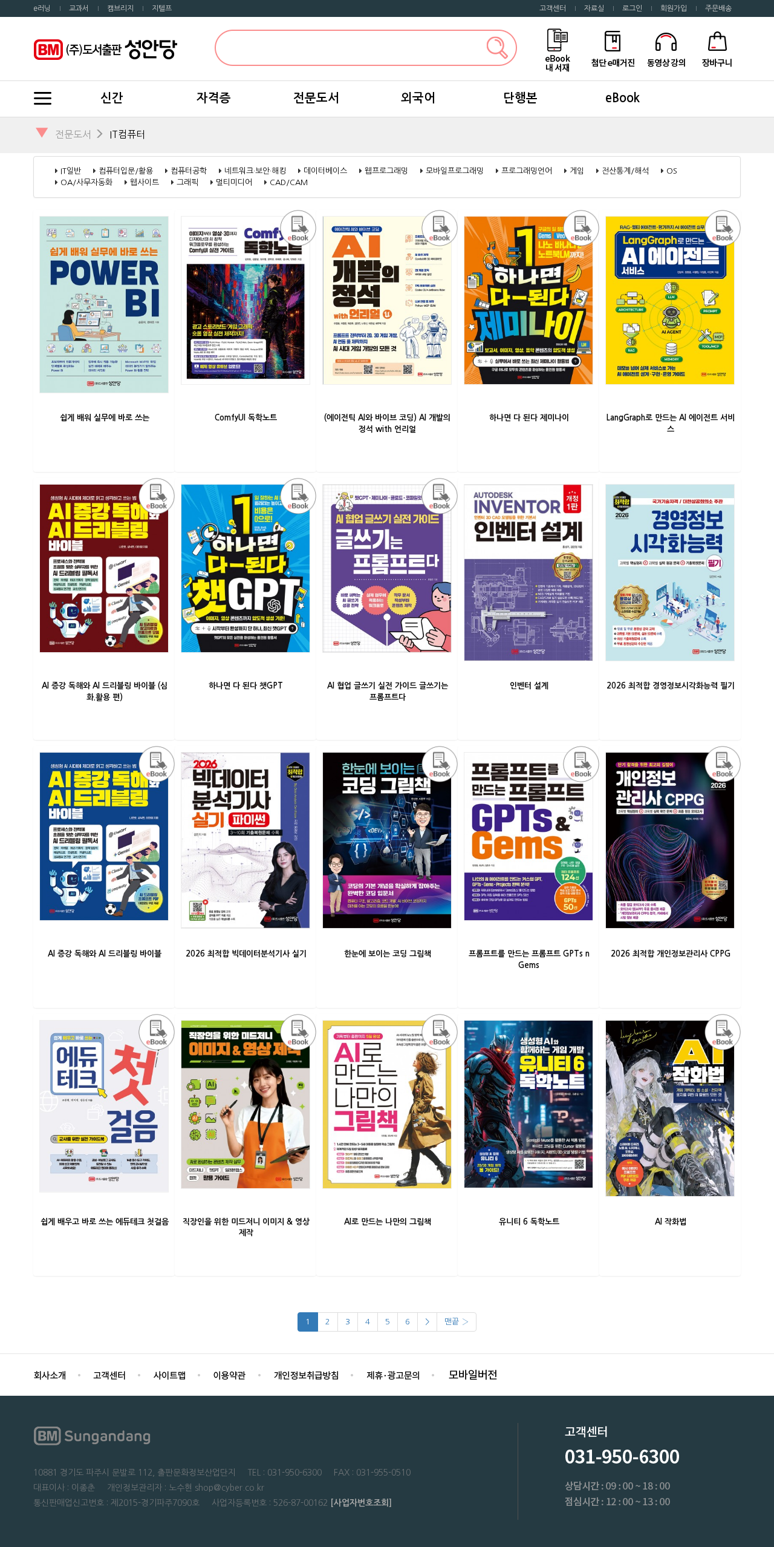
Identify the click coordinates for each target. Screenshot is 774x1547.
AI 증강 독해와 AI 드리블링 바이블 (104, 954)
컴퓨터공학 (189, 171)
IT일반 (70, 171)
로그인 (632, 8)
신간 (111, 98)
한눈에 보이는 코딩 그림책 (387, 954)
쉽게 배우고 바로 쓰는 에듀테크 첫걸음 (105, 1222)
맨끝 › (456, 1322)
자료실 (594, 8)
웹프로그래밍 (386, 171)
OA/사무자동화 (86, 182)
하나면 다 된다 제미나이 (529, 418)
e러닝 (42, 8)
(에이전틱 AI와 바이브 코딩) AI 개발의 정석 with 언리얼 (387, 423)
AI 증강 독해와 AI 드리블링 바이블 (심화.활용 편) (104, 691)
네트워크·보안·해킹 (255, 171)
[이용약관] (229, 1374)
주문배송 (718, 8)
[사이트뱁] (169, 1374)
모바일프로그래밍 (455, 171)
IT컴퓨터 (127, 134)
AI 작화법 (670, 1222)
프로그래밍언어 (526, 171)
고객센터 (552, 8)
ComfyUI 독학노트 (246, 418)
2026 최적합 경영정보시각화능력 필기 (671, 686)
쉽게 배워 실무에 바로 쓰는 (104, 418)
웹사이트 (144, 182)
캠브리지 (120, 8)
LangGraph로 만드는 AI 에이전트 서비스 (671, 423)
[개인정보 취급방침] (306, 1374)
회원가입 (673, 8)
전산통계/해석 (625, 171)
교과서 (79, 8)
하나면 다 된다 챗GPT (246, 686)
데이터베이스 (325, 171)
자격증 (214, 98)
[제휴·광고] (393, 1374)
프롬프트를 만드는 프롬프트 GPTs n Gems (529, 959)
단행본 (520, 98)
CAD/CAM (289, 182)
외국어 (418, 98)
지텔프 (162, 8)
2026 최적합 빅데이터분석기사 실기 (246, 954)
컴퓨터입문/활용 (126, 171)
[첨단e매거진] (612, 48)
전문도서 (316, 98)
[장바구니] (717, 48)
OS (671, 171)
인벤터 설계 (529, 686)
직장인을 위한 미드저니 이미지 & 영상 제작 (246, 1227)
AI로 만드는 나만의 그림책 (387, 1222)
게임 (577, 171)
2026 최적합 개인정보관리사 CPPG (670, 954)
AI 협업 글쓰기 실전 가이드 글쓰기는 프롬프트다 (387, 691)
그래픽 (187, 182)
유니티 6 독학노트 (529, 1222)
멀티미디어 (234, 182)
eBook (622, 98)
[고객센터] (109, 1374)
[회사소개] (49, 1374)
